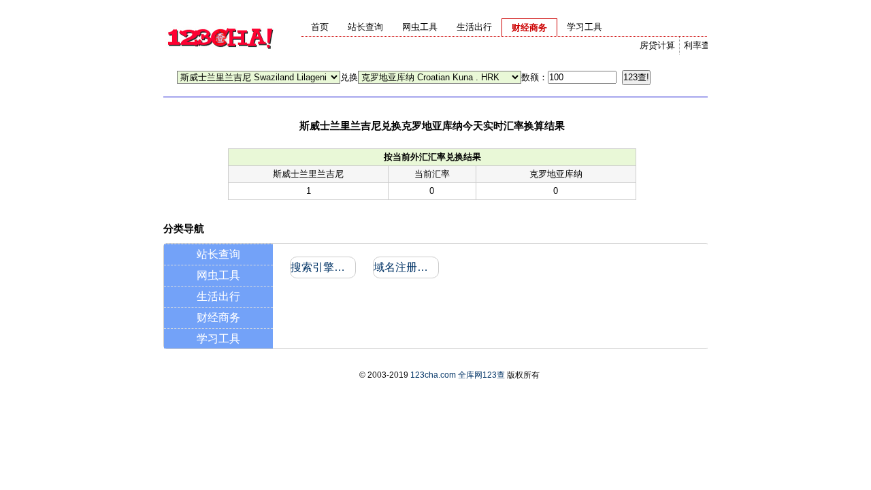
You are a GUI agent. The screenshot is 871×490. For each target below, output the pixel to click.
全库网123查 (481, 375)
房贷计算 (657, 45)
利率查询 (701, 45)
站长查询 (218, 254)
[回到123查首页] (219, 58)
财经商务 (218, 317)
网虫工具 (218, 275)
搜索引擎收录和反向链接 (322, 267)
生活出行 (218, 296)
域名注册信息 (405, 267)
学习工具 (218, 338)
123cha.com (433, 375)
